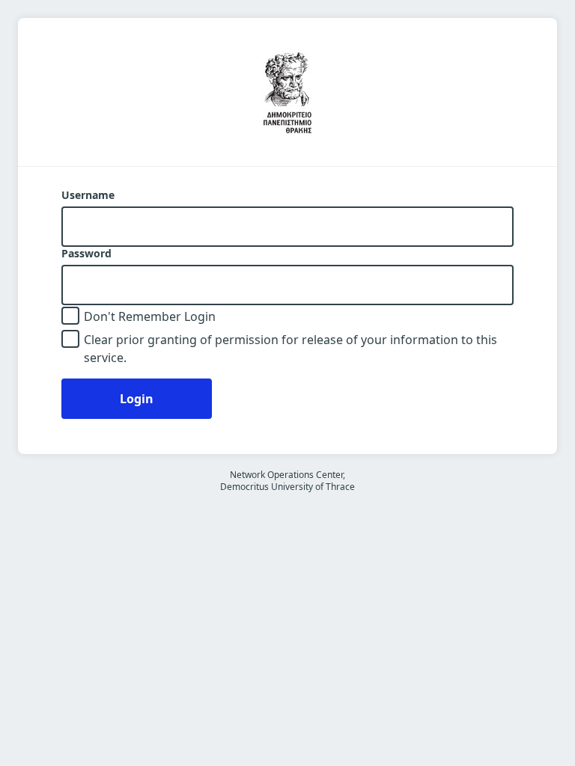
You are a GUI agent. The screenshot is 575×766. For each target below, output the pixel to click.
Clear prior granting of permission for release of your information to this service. (290, 348)
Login (136, 398)
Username (88, 195)
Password (86, 253)
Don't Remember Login (150, 316)
